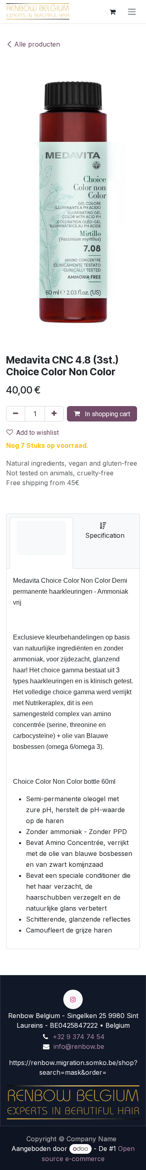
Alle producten (37, 44)
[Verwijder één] (15, 413)
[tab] (41, 543)
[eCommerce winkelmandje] (112, 11)
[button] (102, 414)
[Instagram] (73, 999)
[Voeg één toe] (54, 413)
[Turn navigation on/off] (132, 11)
